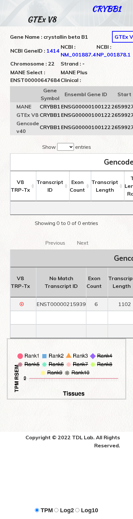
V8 (20, 186)
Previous (55, 242)
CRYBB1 (106, 8)
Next (82, 242)
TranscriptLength (104, 186)
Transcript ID (49, 186)
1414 (52, 50)
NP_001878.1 (114, 54)
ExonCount (77, 186)
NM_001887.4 (78, 54)
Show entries (66, 147)
